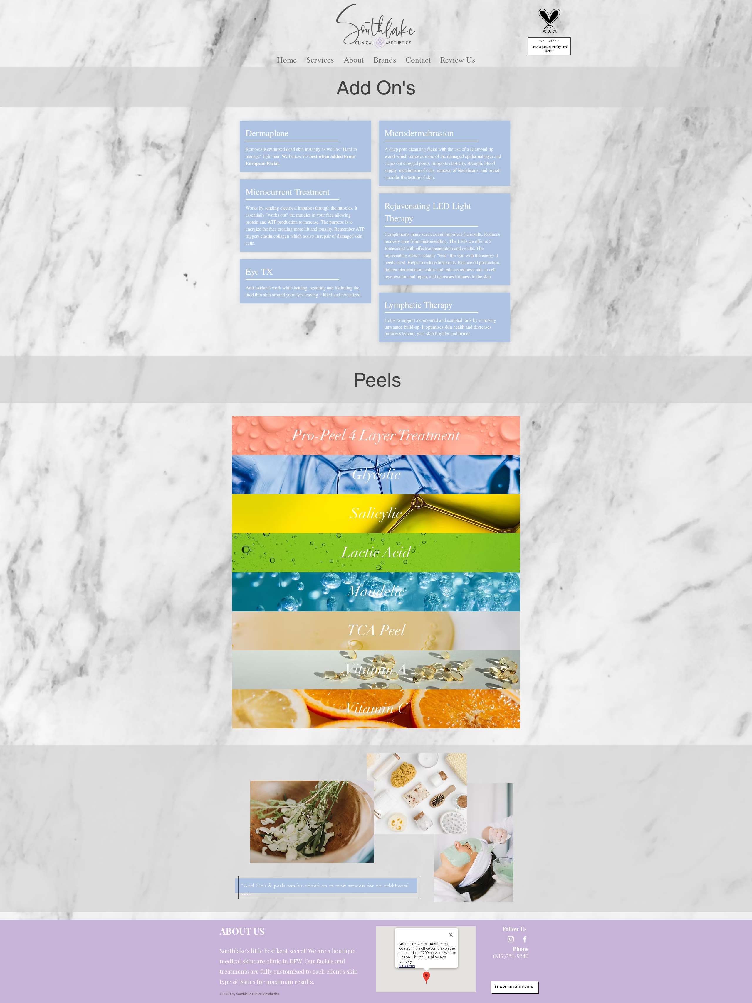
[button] (320, 57)
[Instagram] (510, 939)
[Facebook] (525, 939)
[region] (376, 436)
